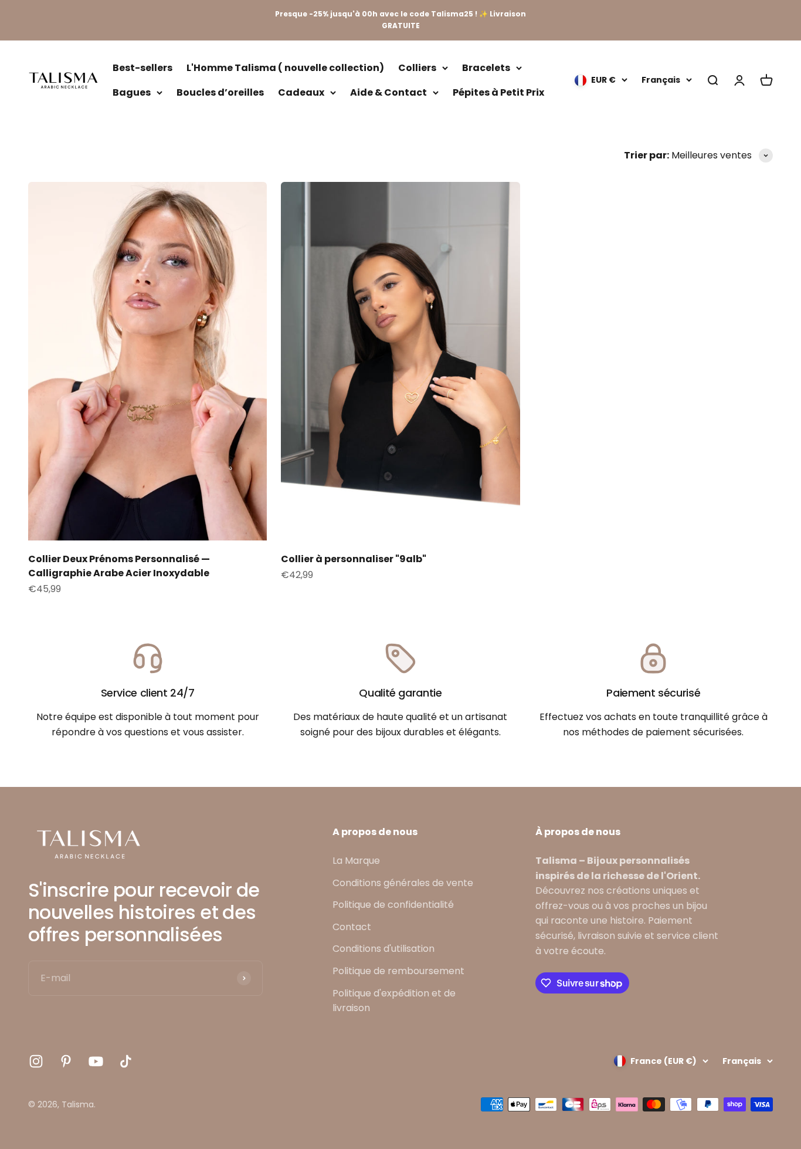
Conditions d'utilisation (383, 948)
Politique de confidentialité (393, 904)
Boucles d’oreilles (220, 92)
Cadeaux (301, 92)
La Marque (356, 860)
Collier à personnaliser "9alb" (353, 559)
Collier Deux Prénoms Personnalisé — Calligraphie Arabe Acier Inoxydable (119, 566)
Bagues (132, 92)
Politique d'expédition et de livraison (394, 1000)
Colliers (417, 68)
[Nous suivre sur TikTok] (126, 1061)
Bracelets (486, 68)
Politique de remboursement (398, 971)
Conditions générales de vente (402, 883)
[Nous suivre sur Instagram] (36, 1061)
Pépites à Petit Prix (498, 92)
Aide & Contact (388, 92)
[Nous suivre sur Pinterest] (66, 1061)
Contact (351, 927)
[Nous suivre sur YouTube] (96, 1061)
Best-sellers (142, 68)
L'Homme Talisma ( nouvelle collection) (285, 68)
